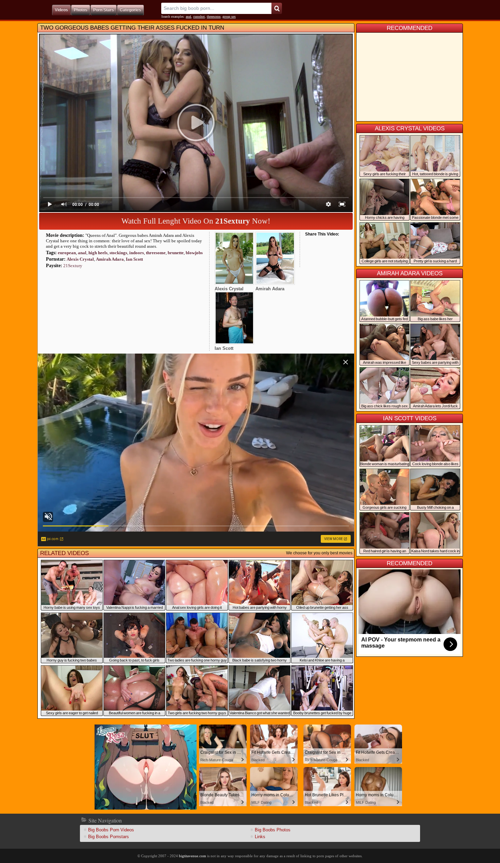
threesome (213, 16)
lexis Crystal (80, 259)
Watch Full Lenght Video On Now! (195, 221)
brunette (176, 252)
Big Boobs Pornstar (108, 836)
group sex (229, 16)
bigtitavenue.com (192, 856)
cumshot (199, 16)
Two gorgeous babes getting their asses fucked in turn (132, 28)
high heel (97, 252)
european (67, 252)
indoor (136, 252)
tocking (118, 252)
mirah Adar (110, 259)
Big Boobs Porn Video (111, 829)
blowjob (194, 252)
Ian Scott (134, 259)
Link (260, 836)
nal (188, 16)
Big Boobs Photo (272, 829)
